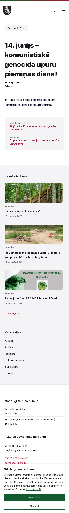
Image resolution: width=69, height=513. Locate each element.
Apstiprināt (34, 497)
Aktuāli (9, 206)
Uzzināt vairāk (33, 489)
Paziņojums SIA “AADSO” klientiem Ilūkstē (31, 298)
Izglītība (10, 353)
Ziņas (22, 28)
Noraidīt (34, 506)
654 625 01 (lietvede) (16, 458)
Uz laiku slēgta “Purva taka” (22, 211)
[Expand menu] (63, 10)
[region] (34, 488)
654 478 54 (11, 413)
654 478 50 (11, 423)
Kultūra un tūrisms (16, 360)
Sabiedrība (11, 366)
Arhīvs (8, 86)
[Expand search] (53, 10)
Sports (9, 373)
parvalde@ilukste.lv (15, 462)
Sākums (12, 28)
